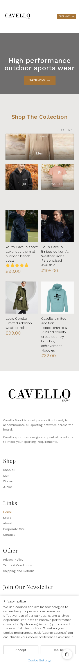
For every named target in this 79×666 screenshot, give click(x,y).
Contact (9, 534)
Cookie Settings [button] (39, 660)
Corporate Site (14, 529)
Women (8, 481)
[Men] (39, 141)
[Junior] (21, 171)
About (7, 523)
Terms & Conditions (17, 565)
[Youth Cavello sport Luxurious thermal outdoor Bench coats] (21, 226)
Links (10, 502)
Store (7, 517)
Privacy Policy (13, 559)
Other (10, 550)
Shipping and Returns (18, 571)
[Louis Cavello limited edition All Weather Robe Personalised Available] (57, 226)
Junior (7, 487)
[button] (44, 16)
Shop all (9, 470)
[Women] (57, 171)
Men (6, 475)
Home (7, 512)
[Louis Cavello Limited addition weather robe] (21, 298)
